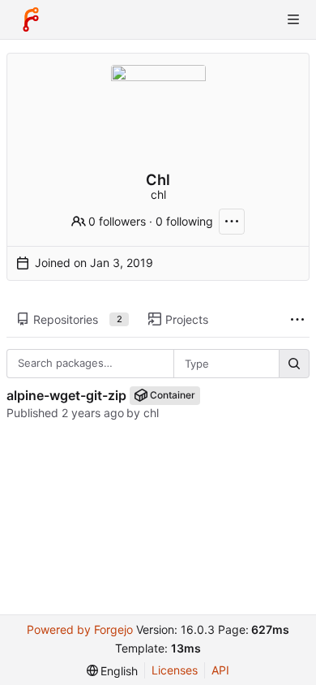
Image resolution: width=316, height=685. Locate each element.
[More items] (297, 320)
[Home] (30, 19)
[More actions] (232, 222)
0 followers (117, 221)
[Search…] (294, 363)
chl (151, 413)
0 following (184, 221)
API (220, 670)
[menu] (113, 671)
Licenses (175, 670)
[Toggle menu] (293, 19)
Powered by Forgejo (80, 629)
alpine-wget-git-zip (66, 395)
